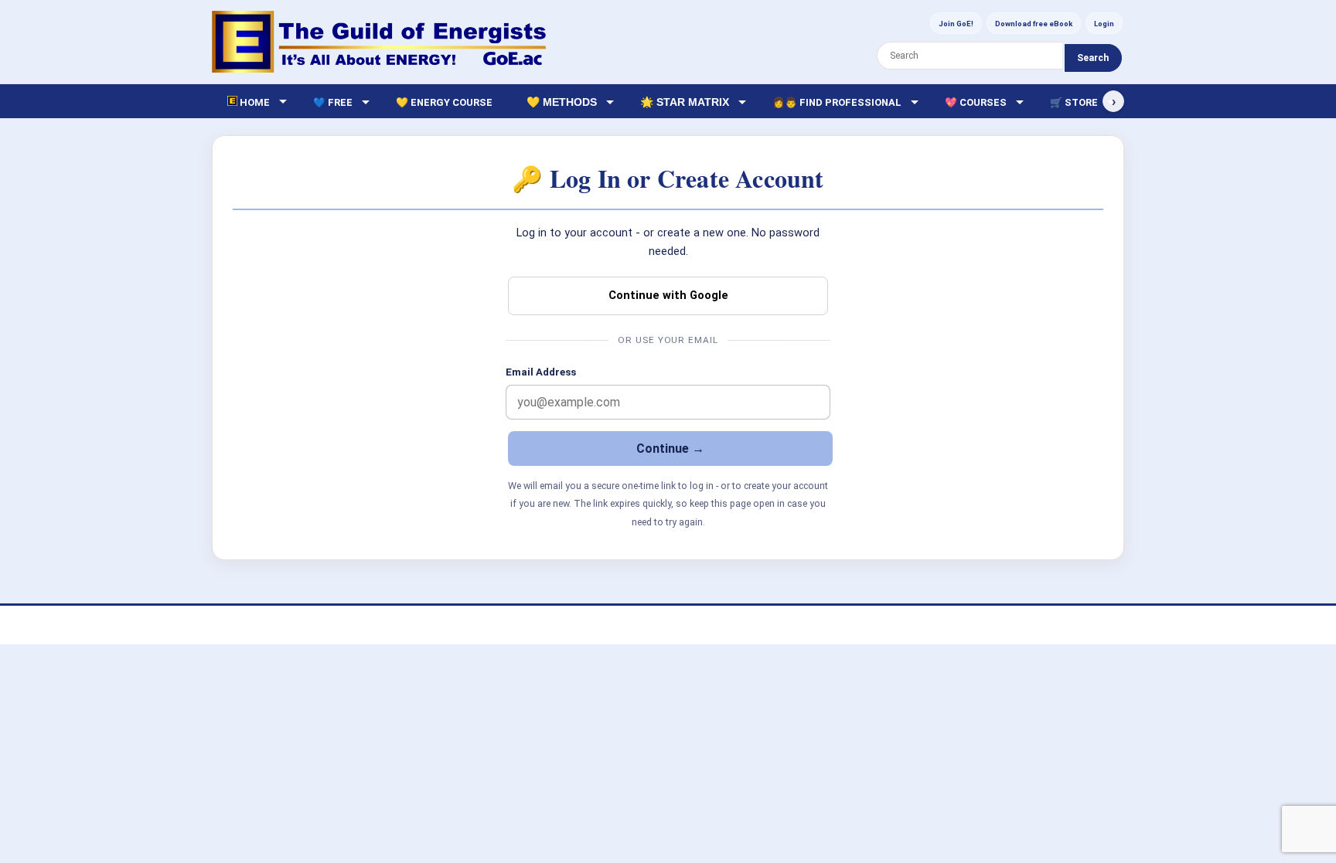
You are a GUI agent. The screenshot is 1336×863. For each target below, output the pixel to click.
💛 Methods (562, 102)
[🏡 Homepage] (379, 42)
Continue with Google (668, 295)
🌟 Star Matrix (684, 102)
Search (1093, 58)
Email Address (541, 372)
